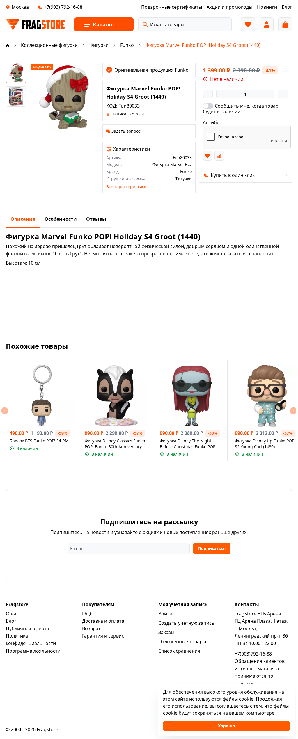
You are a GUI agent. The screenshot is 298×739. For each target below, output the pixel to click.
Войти (165, 613)
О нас (12, 613)
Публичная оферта (27, 628)
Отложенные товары (182, 641)
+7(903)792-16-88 (253, 654)
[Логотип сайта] (35, 24)
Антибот (212, 122)
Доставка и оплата (103, 621)
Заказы (166, 632)
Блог (11, 621)
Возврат (91, 628)
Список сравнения (179, 651)
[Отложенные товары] (248, 24)
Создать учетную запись (186, 623)
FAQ (86, 613)
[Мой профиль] (267, 24)
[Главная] (7, 45)
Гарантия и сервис (103, 636)
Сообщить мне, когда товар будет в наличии (241, 108)
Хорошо (226, 726)
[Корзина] (285, 24)
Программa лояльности (33, 651)
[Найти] (145, 24)
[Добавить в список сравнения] (219, 155)
